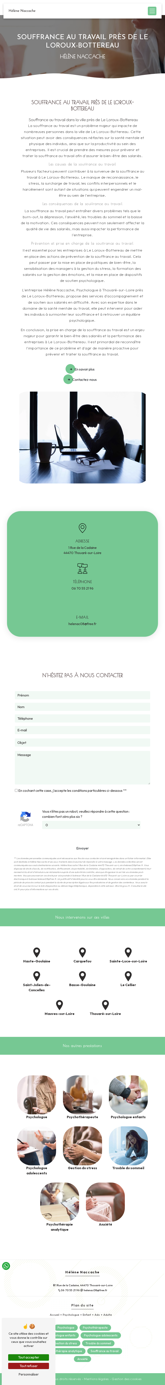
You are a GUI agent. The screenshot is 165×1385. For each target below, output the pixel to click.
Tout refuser (29, 1366)
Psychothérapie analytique (64, 1351)
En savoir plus (85, 369)
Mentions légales (96, 1379)
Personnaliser (28, 1374)
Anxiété (82, 1359)
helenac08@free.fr (82, 624)
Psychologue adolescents (101, 1335)
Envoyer (82, 848)
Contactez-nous (84, 379)
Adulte (107, 1314)
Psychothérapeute (95, 1327)
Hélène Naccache (22, 11)
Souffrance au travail (105, 1351)
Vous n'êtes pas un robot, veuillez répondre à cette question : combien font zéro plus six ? (86, 814)
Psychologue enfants (61, 1335)
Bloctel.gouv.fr (122, 886)
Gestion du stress (65, 1343)
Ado (97, 1314)
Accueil (54, 1314)
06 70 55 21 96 (82, 588)
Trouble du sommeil (98, 1343)
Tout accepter (28, 1357)
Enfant (87, 1314)
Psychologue (71, 1314)
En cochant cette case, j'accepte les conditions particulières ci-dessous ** (72, 790)
